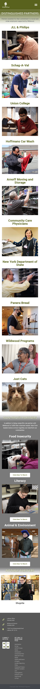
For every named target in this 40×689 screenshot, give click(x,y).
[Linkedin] (4, 647)
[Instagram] (8, 643)
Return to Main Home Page (18, 639)
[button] (36, 5)
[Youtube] (8, 647)
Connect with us (5, 638)
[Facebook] (4, 643)
